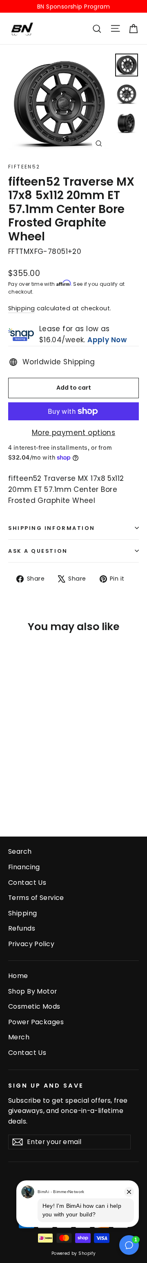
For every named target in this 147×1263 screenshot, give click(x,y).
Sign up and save (46, 1085)
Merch (18, 1037)
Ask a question (38, 550)
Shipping (21, 308)
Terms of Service (36, 897)
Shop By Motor (32, 991)
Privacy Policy (31, 944)
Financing (24, 867)
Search (20, 851)
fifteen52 (24, 166)
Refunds (21, 928)
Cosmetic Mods (34, 1006)
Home (18, 975)
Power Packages (36, 1022)
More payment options (74, 432)
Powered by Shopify (73, 1253)
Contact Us (27, 882)
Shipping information (51, 528)
